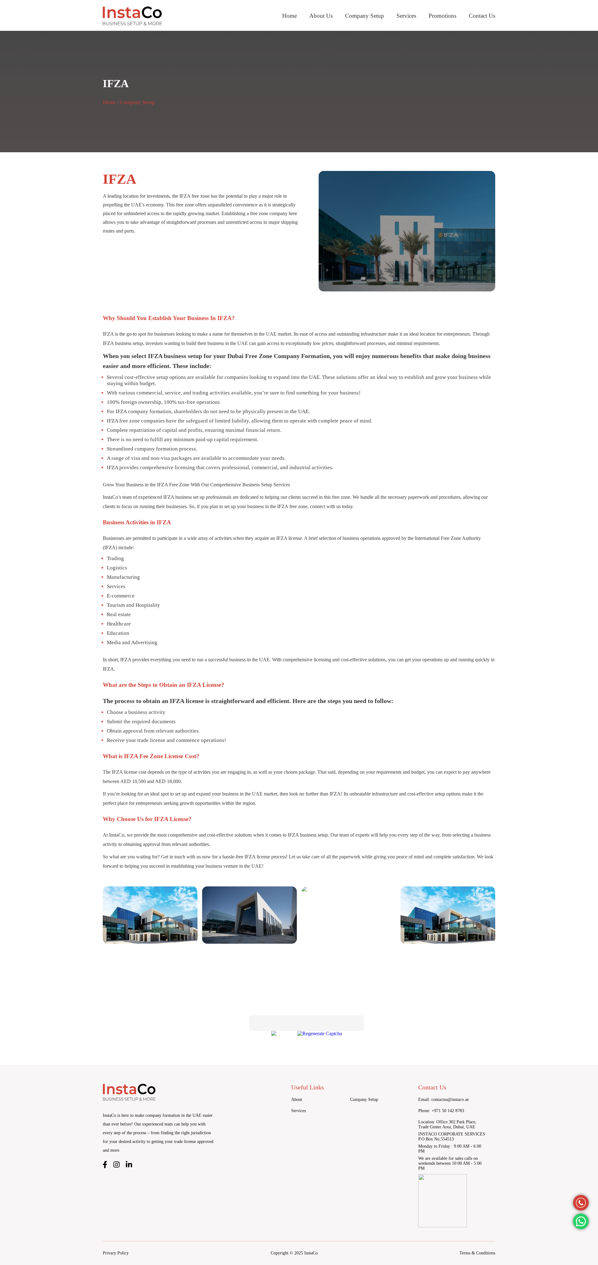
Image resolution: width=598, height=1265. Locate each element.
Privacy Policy (116, 1253)
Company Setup (364, 15)
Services (406, 15)
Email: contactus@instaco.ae (443, 1099)
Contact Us (482, 15)
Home (289, 15)
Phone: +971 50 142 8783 (441, 1110)
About (296, 1099)
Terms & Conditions (477, 1253)
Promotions (442, 15)
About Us (321, 15)
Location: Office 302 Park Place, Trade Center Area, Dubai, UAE (447, 1124)
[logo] (132, 16)
